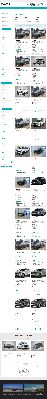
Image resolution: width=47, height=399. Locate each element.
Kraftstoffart (4, 20)
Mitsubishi (3, 131)
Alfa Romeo (4, 37)
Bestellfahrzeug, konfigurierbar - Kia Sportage (22, 70)
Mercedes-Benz (4, 124)
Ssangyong (4, 148)
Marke (3, 12)
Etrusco (3, 58)
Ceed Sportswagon (5, 86)
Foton (3, 65)
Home (3, 8)
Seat (2, 143)
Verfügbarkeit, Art (18, 17)
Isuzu (3, 74)
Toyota (3, 152)
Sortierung (37, 21)
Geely (3, 69)
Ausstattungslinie (28, 21)
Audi (2, 41)
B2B (29, 8)
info (15, 11)
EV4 (3, 90)
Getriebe (37, 17)
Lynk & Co (3, 117)
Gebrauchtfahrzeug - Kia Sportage (38, 70)
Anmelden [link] (7, 166)
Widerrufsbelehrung (19, 383)
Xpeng (3, 159)
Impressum (10, 383)
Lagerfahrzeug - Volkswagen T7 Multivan (37, 355)
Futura (3, 67)
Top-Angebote (7, 8)
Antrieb (16, 21)
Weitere (3, 157)
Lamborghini (4, 113)
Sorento (4, 107)
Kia (2, 83)
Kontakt (34, 8)
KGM (2, 81)
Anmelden (40, 0)
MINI (2, 129)
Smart (3, 147)
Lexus (3, 115)
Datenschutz (25, 383)
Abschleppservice (20, 8)
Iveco (3, 76)
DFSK (3, 55)
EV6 (3, 94)
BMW (3, 46)
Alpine (3, 39)
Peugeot (3, 138)
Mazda (3, 122)
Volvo (3, 155)
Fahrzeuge (12, 8)
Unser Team (26, 8)
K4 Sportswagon (5, 99)
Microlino (3, 127)
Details (25, 49)
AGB (14, 383)
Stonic (3, 110)
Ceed (3, 85)
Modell (3, 16)
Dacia (3, 53)
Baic (2, 42)
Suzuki (3, 150)
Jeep (2, 79)
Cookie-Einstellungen (32, 383)
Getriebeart (4, 24)
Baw (2, 44)
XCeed (3, 111)
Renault (3, 141)
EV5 (3, 93)
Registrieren (44, 0)
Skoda (3, 145)
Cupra (3, 51)
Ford (2, 62)
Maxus (3, 120)
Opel (2, 136)
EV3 (3, 89)
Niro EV (3, 102)
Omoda (3, 134)
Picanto (3, 103)
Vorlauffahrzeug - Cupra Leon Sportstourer (23, 354)
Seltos (3, 106)
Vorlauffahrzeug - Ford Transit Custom (9, 357)
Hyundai (3, 72)
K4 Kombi (4, 98)
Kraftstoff (26, 17)
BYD (2, 48)
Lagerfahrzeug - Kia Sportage (22, 101)
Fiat (2, 60)
